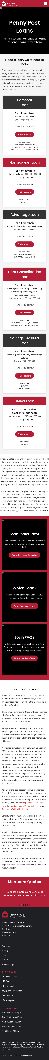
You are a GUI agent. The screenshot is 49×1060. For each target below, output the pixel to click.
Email (8, 981)
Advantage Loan (24, 214)
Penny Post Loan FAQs (24, 658)
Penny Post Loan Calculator (24, 555)
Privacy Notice (7, 1055)
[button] (19, 905)
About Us (6, 946)
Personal (24, 100)
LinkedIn (9, 995)
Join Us (5, 959)
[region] (24, 892)
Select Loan (24, 401)
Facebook (10, 986)
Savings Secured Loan (24, 341)
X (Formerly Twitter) (13, 990)
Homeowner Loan (24, 162)
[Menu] (45, 3)
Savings (5, 950)
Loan (24, 104)
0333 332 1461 (12, 976)
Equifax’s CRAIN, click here (25, 806)
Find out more (24, 134)
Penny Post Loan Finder (24, 606)
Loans (4, 955)
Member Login (8, 964)
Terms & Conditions (24, 1055)
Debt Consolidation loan (24, 274)
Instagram (10, 1000)
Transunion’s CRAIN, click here (15, 809)
